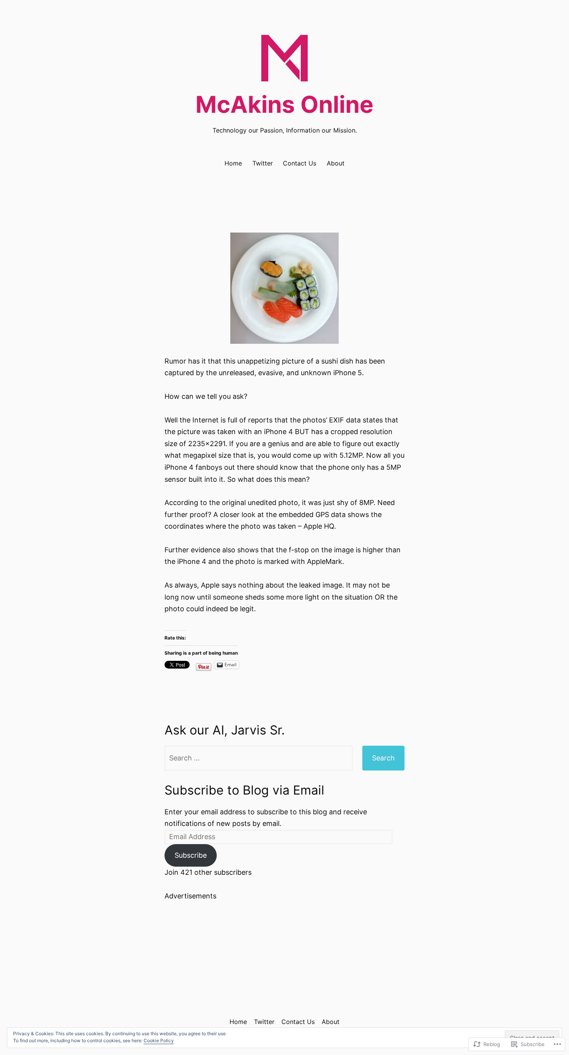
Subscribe (191, 855)
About (335, 163)
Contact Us (299, 163)
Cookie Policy (159, 1040)
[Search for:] (259, 758)
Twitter (262, 163)
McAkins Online (284, 104)
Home (233, 163)
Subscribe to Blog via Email (244, 790)
